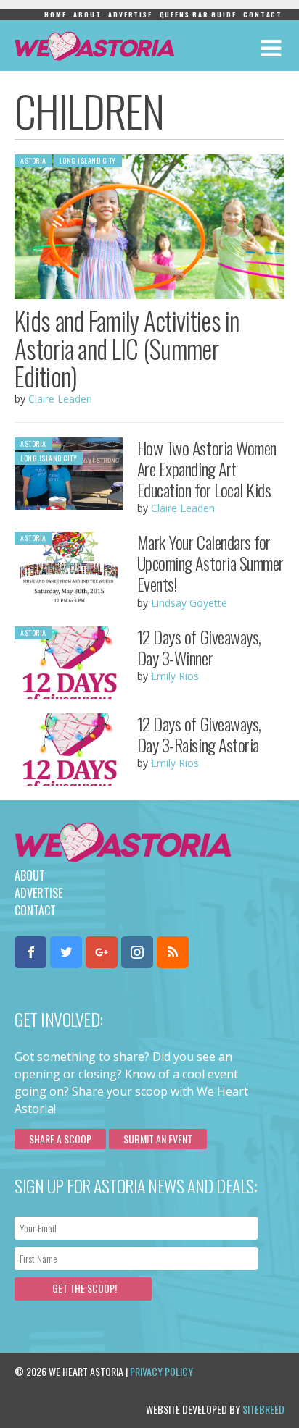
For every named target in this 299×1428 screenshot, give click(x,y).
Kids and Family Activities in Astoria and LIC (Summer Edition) (127, 348)
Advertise (130, 14)
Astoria (33, 160)
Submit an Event (157, 1138)
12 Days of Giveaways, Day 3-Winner (199, 647)
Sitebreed (263, 1408)
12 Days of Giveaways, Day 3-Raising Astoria (199, 733)
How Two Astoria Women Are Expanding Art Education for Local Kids (207, 468)
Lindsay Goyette (189, 603)
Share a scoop (60, 1138)
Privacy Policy (161, 1371)
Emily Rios (175, 676)
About (87, 14)
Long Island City (88, 160)
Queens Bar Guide (198, 14)
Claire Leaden (60, 399)
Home (55, 14)
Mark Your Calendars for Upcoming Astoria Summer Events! (210, 563)
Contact (262, 14)
